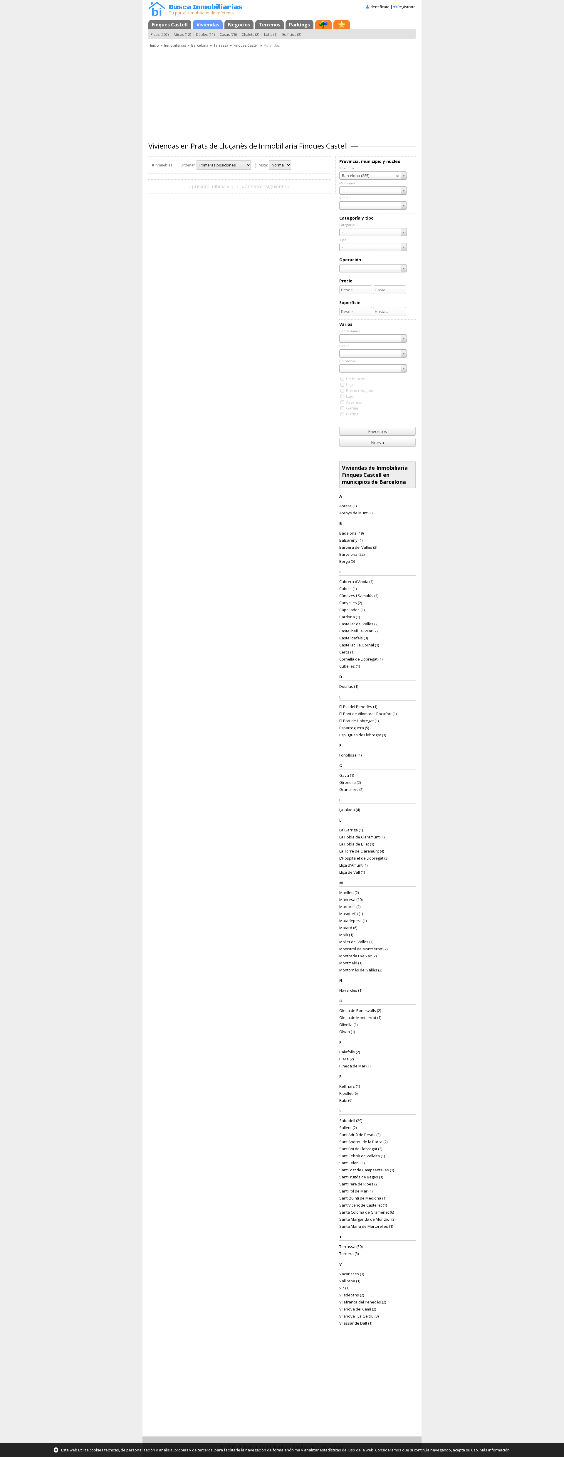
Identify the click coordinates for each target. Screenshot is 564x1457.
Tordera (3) (349, 1253)
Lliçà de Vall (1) (352, 872)
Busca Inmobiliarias (205, 7)
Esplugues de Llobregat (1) (362, 734)
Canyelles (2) (350, 602)
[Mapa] (323, 24)
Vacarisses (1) (351, 1273)
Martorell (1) (349, 906)
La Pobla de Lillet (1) (356, 844)
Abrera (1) (348, 505)
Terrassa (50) (350, 1246)
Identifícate (380, 6)
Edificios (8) (291, 34)
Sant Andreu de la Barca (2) (363, 1141)
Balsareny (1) (350, 540)
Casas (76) (228, 34)
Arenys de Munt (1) (355, 513)
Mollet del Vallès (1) (356, 941)
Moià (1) (346, 934)
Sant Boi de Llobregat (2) (360, 1148)
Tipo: (343, 240)
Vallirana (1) (349, 1280)
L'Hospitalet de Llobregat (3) (363, 858)
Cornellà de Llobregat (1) (360, 659)
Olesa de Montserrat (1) (360, 1017)
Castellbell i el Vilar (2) (358, 631)
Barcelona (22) (352, 554)
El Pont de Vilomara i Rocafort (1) (368, 713)
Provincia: (347, 168)
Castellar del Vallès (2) (358, 623)
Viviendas (208, 24)
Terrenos (269, 24)
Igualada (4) (349, 809)
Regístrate (406, 6)
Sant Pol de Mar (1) (355, 1191)
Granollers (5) (351, 789)
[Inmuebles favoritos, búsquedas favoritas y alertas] (341, 24)
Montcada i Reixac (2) (358, 956)
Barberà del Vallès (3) (358, 547)
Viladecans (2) (351, 1295)
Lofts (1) (270, 34)
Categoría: (347, 225)
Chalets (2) (250, 34)
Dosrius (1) (348, 686)
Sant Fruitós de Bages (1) (361, 1177)
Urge (350, 384)
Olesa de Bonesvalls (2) (360, 1010)
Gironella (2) (350, 782)
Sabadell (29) (350, 1120)
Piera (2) (346, 1059)
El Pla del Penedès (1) (358, 706)
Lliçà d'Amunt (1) (353, 865)
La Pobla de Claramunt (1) (362, 837)
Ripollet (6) (348, 1093)
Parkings (299, 24)
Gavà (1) (346, 775)
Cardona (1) (349, 616)
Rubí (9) (345, 1100)
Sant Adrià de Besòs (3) (359, 1134)
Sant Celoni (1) (352, 1162)
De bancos (355, 378)
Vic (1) (344, 1288)
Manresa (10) (350, 899)
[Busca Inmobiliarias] (156, 14)
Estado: (344, 346)
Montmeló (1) (350, 963)
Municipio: (347, 183)
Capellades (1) (352, 609)
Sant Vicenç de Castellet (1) (363, 1205)
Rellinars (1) (349, 1086)
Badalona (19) (351, 533)
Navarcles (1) (350, 990)
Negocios (239, 24)
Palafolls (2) (349, 1052)
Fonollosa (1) (350, 755)
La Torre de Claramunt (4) (361, 851)
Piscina (352, 414)
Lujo (349, 396)
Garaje (352, 408)
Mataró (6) (348, 927)
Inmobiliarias (175, 45)
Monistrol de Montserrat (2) (363, 948)
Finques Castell (170, 24)
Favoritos (377, 431)
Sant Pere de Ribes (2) (358, 1184)
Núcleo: (345, 198)
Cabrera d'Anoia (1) (356, 581)
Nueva (377, 442)
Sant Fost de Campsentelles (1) (366, 1170)
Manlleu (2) (349, 892)
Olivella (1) (348, 1024)
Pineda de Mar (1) (354, 1066)
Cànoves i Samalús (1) (358, 595)
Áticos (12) (182, 34)
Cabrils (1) (348, 588)
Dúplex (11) (205, 34)
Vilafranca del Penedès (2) (362, 1302)
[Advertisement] (282, 92)
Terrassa (221, 45)
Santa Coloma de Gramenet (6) (366, 1212)
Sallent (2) (348, 1127)
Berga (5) (347, 561)
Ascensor (354, 402)
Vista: (263, 165)
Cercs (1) (346, 652)
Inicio (154, 45)
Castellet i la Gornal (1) (359, 645)
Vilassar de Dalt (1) (355, 1323)
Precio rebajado (360, 390)
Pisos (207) (160, 34)
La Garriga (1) (351, 830)
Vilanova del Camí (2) (357, 1309)
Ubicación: (347, 361)
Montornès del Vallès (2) (360, 970)
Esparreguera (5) (354, 727)
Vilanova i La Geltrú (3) (359, 1316)
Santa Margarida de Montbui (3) (367, 1219)
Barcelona (199, 45)
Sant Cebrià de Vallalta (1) (362, 1155)
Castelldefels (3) (353, 638)
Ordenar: (188, 165)
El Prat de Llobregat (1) (359, 720)
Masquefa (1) (351, 913)
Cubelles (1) (349, 666)
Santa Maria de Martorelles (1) (366, 1226)
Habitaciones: (349, 331)
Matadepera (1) (353, 920)
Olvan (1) (347, 1031)
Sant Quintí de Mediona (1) (362, 1198)
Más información (495, 1450)
